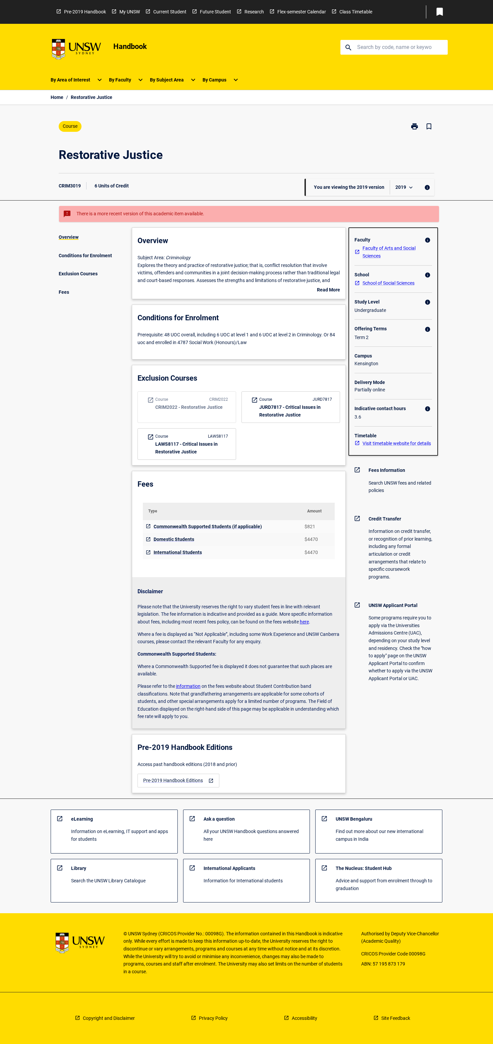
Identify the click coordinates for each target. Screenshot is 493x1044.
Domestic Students (174, 539)
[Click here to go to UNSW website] (76, 50)
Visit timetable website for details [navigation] (397, 443)
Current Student (169, 11)
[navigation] (178, 780)
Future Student (215, 11)
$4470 (311, 539)
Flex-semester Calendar (301, 11)
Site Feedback (395, 1018)
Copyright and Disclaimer (109, 1018)
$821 (310, 526)
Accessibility (304, 1018)
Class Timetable (355, 11)
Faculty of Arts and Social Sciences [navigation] (389, 252)
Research (254, 11)
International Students (178, 552)
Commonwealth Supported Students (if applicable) (208, 526)
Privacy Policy (213, 1018)
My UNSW (129, 11)
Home (57, 97)
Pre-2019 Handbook (85, 11)
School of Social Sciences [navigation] (389, 283)
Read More (328, 290)
